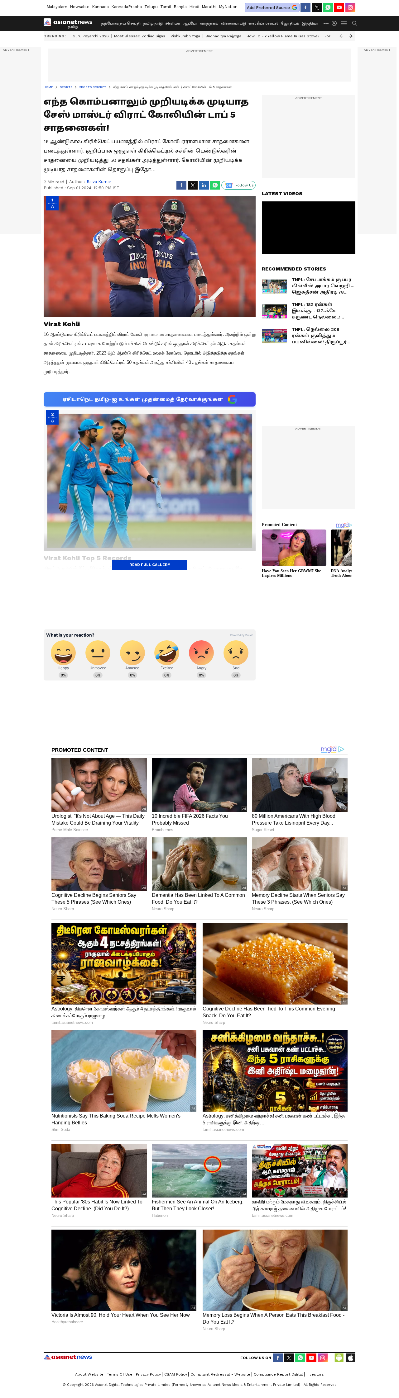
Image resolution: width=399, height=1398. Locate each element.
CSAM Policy (175, 1374)
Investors (315, 1374)
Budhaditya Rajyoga (223, 36)
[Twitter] (317, 7)
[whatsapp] (328, 7)
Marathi (209, 6)
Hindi (194, 6)
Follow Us (244, 185)
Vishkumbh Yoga (185, 36)
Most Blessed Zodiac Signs (139, 36)
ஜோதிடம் (290, 23)
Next (350, 36)
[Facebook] (305, 7)
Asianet (68, 1357)
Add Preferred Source (268, 7)
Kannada (100, 6)
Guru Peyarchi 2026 (91, 36)
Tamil (165, 6)
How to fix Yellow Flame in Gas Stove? (283, 36)
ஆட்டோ (190, 23)
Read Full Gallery (149, 564)
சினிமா (172, 23)
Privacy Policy (148, 1374)
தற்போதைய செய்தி (121, 23)
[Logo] (70, 23)
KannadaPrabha (126, 6)
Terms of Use (119, 1374)
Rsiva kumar (99, 181)
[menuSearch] (354, 23)
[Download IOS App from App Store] (350, 1357)
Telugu (151, 6)
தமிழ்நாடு (153, 23)
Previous (341, 36)
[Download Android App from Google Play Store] (339, 1357)
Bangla (180, 6)
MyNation (228, 6)
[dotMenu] (326, 23)
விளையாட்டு (233, 23)
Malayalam (56, 6)
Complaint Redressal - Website (220, 1374)
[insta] (350, 7)
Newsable (79, 6)
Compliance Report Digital (278, 1374)
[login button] (336, 23)
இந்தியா (310, 23)
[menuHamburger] (344, 23)
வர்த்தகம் (209, 23)
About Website (89, 1374)
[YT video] (339, 7)
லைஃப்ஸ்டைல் (263, 23)
